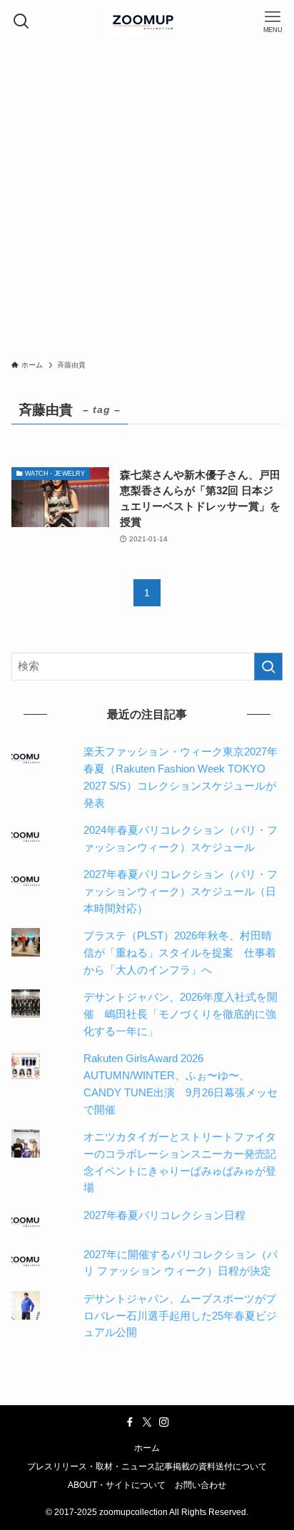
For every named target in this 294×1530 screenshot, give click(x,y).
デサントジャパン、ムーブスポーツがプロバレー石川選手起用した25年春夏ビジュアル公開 (180, 1315)
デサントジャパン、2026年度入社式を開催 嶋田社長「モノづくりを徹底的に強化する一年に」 (180, 1013)
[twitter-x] (147, 1422)
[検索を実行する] (268, 667)
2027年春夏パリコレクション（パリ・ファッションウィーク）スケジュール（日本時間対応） (180, 891)
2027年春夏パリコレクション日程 (164, 1215)
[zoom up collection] (147, 21)
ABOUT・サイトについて (117, 1485)
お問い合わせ (200, 1485)
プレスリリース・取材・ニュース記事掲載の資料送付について (147, 1467)
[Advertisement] (147, 197)
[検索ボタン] (21, 21)
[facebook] (129, 1422)
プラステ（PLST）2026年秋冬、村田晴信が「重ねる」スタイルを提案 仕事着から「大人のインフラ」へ (179, 952)
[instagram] (164, 1422)
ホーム (147, 1448)
